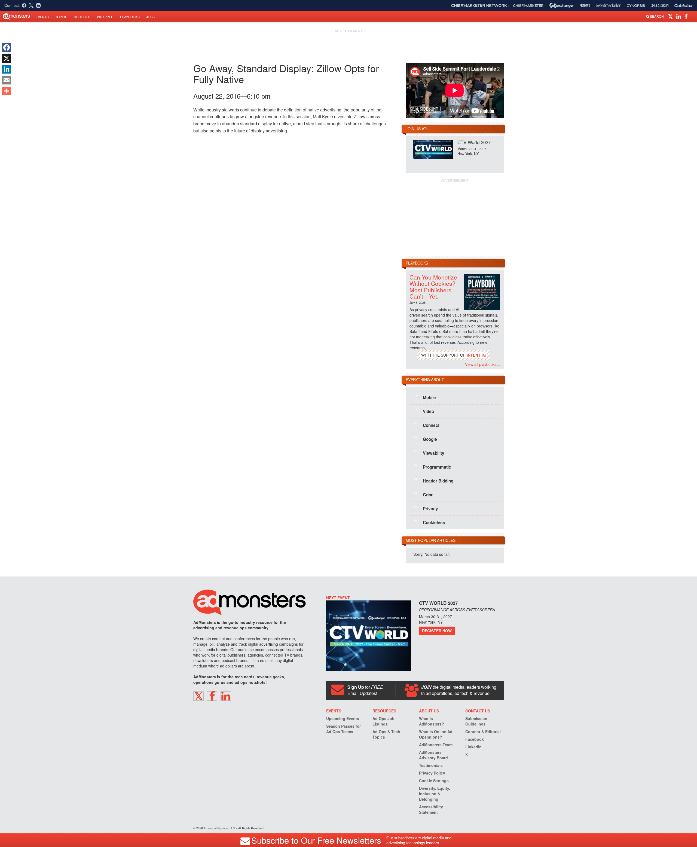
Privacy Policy (432, 773)
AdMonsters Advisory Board (433, 754)
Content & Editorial (483, 731)
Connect (426, 425)
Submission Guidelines (476, 721)
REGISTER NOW (437, 630)
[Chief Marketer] (528, 5)
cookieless (429, 522)
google (425, 439)
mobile (425, 397)
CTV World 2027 (474, 142)
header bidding (433, 480)
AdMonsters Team (436, 744)
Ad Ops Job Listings (383, 721)
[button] (671, 16)
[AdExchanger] (561, 5)
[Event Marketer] (608, 5)
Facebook (474, 739)
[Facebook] (6, 47)
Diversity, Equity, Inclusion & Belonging (434, 793)
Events (42, 16)
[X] (6, 58)
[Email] (6, 80)
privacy (426, 508)
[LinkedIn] (6, 69)
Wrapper (105, 16)
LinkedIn (473, 746)
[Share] (6, 91)
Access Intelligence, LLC (219, 828)
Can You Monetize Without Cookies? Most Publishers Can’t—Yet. (433, 286)
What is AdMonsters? (431, 721)
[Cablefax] (683, 5)
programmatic (432, 466)
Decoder (82, 16)
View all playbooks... (482, 364)
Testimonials (431, 765)
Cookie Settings (434, 780)
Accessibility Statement (431, 809)
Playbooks (130, 16)
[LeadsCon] (659, 5)
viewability (429, 453)
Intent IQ (476, 355)
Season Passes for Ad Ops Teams (343, 728)
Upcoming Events (342, 718)
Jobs (150, 16)
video (424, 411)
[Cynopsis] (636, 5)
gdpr (423, 494)
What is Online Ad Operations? (436, 734)
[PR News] (585, 5)
